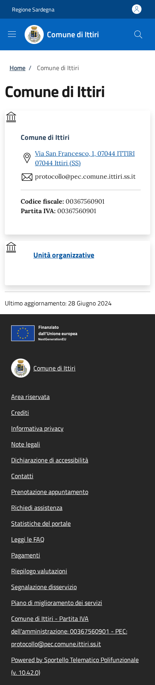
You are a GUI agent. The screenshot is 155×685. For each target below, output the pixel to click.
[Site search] (138, 34)
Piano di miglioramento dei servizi (56, 602)
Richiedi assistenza (36, 507)
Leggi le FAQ (28, 539)
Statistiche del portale (41, 523)
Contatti (22, 476)
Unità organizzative (63, 255)
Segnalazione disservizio (44, 587)
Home (17, 68)
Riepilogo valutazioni (39, 571)
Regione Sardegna (33, 9)
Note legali (25, 444)
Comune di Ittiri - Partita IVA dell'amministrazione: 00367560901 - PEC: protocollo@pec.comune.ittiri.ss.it (69, 631)
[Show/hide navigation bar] (12, 34)
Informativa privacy (37, 428)
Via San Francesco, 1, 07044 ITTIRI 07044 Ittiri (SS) (85, 158)
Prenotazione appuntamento (49, 491)
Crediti (20, 412)
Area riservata (30, 396)
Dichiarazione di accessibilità (49, 460)
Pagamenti (25, 555)
